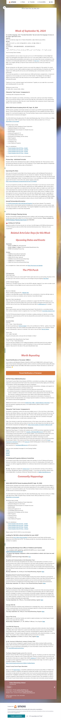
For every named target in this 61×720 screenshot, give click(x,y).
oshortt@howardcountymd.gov (16, 648)
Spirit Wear (46, 278)
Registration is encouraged (12, 121)
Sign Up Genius (45, 329)
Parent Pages (16, 669)
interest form (26, 468)
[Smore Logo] (12, 2)
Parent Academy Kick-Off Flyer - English (18, 148)
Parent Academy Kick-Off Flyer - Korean (18, 151)
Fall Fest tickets (22, 326)
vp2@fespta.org (42, 304)
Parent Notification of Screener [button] (30, 373)
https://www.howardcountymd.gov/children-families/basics (20, 663)
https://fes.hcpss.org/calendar (35, 265)
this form (36, 60)
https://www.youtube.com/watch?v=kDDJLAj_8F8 (40, 424)
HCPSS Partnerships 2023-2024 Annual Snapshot (20, 203)
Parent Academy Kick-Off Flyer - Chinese (18, 153)
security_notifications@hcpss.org (34, 432)
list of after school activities (20, 537)
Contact (9, 687)
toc (4, 8)
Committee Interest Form (48, 311)
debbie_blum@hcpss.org (45, 472)
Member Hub (25, 292)
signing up (33, 658)
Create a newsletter (16, 716)
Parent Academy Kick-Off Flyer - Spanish (18, 149)
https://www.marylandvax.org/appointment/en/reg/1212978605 (21, 181)
